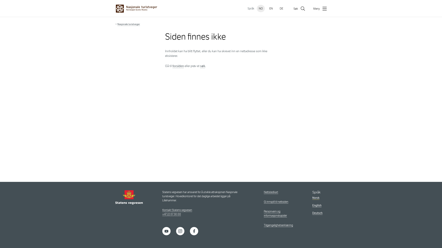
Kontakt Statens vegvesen (177, 210)
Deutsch (317, 213)
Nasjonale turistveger (128, 24)
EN (271, 8)
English (316, 205)
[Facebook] (194, 230)
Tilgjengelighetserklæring (278, 225)
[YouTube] (166, 230)
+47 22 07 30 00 (171, 214)
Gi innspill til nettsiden (276, 201)
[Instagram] (180, 230)
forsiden (178, 66)
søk (202, 66)
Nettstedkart (271, 192)
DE (281, 8)
